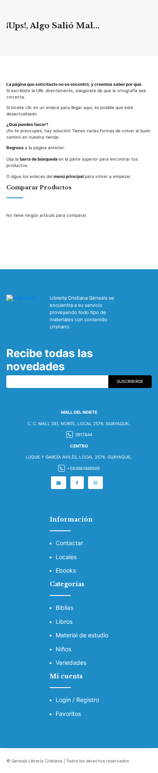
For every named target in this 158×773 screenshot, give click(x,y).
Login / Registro (77, 699)
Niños (63, 649)
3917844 (83, 434)
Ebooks (66, 570)
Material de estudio (82, 635)
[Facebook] (77, 482)
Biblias (64, 607)
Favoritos (68, 713)
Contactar (69, 542)
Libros (64, 621)
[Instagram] (95, 482)
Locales (66, 556)
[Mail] (58, 482)
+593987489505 (83, 468)
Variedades (71, 662)
